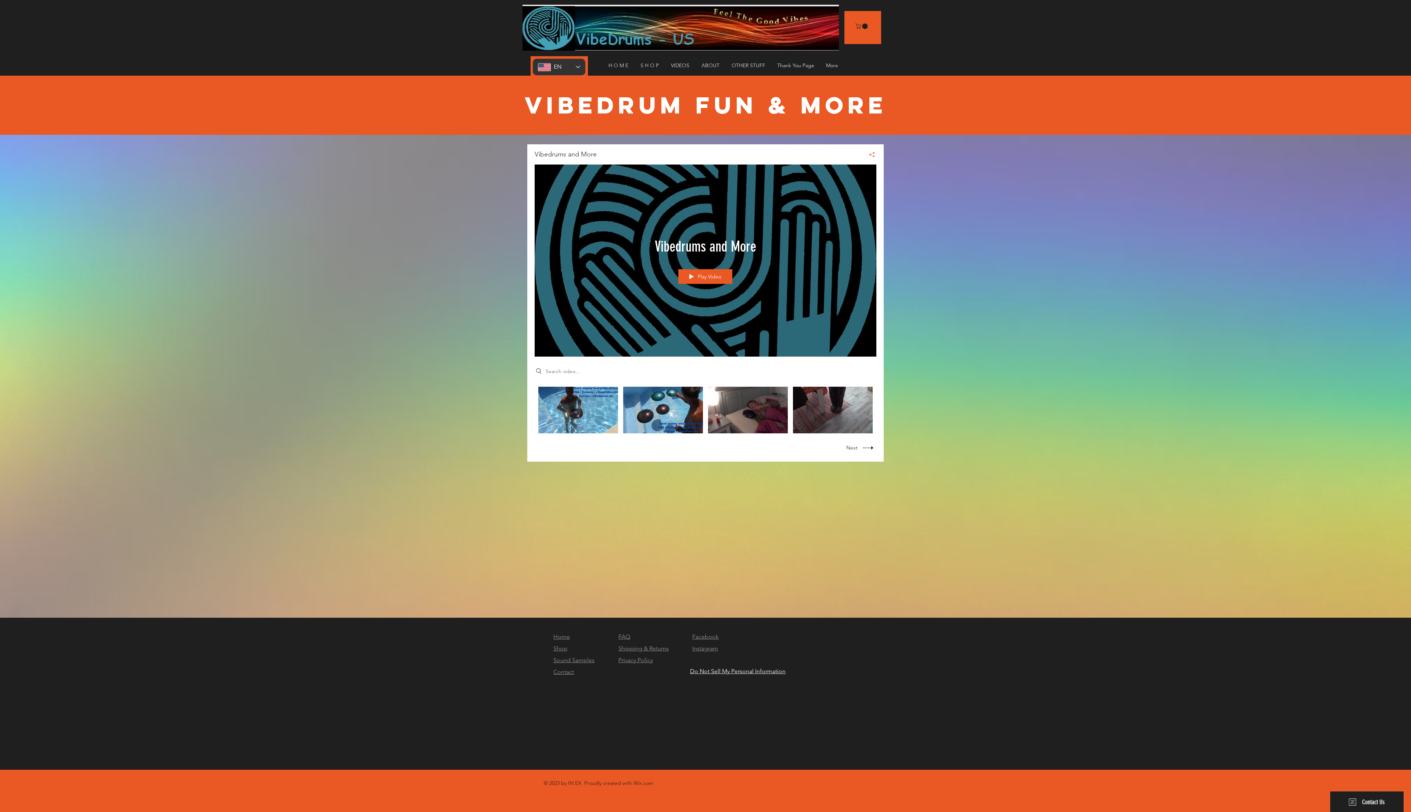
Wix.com (643, 783)
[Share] (869, 154)
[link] (862, 26)
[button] (680, 65)
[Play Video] (578, 410)
